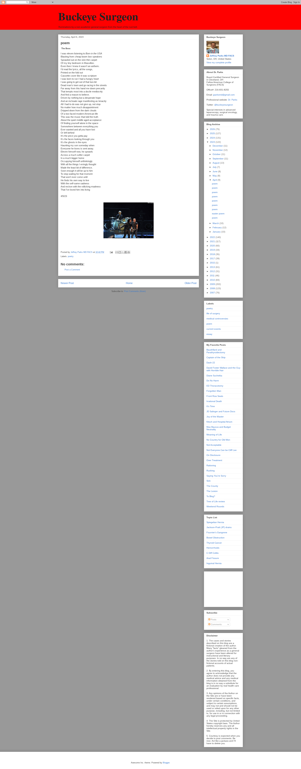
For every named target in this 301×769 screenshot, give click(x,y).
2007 (213, 292)
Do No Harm (212, 380)
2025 (213, 133)
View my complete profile (218, 62)
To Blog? (210, 496)
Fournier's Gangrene (216, 532)
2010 (213, 280)
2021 (213, 241)
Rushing (210, 470)
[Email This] (116, 252)
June (215, 171)
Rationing (211, 465)
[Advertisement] (222, 588)
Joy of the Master (215, 416)
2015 (213, 262)
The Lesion (212, 491)
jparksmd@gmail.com (224, 94)
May (215, 175)
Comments (216, 624)
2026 (213, 129)
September (218, 158)
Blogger (166, 762)
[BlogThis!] (119, 252)
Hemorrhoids (212, 548)
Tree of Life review (215, 501)
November (218, 150)
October (217, 154)
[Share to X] (122, 252)
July (215, 167)
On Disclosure (213, 455)
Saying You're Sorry (216, 476)
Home (129, 283)
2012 (213, 271)
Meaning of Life (214, 434)
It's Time (210, 406)
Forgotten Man (213, 391)
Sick (208, 481)
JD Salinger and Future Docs (220, 411)
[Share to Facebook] (125, 252)
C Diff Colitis (212, 553)
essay (209, 334)
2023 (213, 142)
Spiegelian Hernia (215, 522)
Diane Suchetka (214, 375)
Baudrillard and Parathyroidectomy (215, 351)
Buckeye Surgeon (98, 16)
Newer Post (67, 283)
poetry (71, 256)
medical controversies (217, 318)
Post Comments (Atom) (135, 291)
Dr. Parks (232, 99)
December (218, 146)
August (216, 163)
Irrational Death (214, 401)
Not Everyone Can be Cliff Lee (221, 450)
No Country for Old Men (218, 440)
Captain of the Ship (215, 357)
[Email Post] (111, 252)
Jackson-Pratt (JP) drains (219, 527)
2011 (212, 275)
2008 (213, 288)
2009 (213, 284)
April (215, 180)
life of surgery (213, 313)
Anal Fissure (212, 558)
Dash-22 (210, 362)
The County (212, 486)
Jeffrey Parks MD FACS (222, 55)
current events (213, 329)
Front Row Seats (214, 396)
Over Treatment (214, 460)
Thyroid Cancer (214, 543)
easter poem (218, 213)
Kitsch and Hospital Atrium (219, 422)
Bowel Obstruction (215, 537)
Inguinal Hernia (214, 563)
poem (215, 183)
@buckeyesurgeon (223, 104)
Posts (213, 619)
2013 (213, 267)
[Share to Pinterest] (128, 252)
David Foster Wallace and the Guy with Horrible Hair (223, 369)
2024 (213, 138)
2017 (213, 258)
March (216, 223)
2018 (213, 254)
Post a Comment (72, 269)
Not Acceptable (213, 445)
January (217, 231)
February (217, 227)
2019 (213, 250)
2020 (213, 245)
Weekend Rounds (215, 506)
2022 (213, 237)
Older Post (190, 283)
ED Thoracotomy (214, 385)
